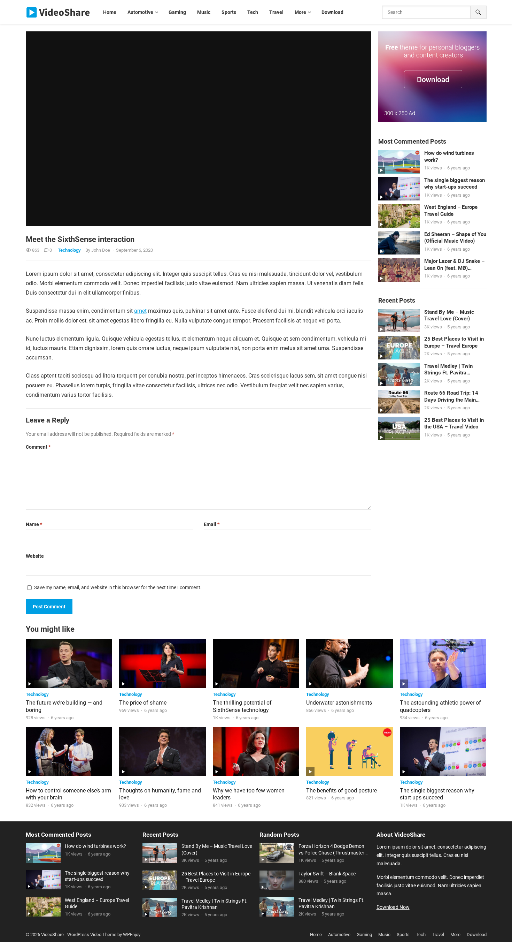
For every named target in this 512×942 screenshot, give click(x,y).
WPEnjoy (131, 934)
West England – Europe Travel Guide (451, 210)
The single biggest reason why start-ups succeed (454, 183)
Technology (69, 250)
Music (384, 934)
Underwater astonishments (339, 702)
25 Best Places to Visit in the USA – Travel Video (454, 423)
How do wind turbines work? (449, 156)
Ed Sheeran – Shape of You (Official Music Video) (455, 237)
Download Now (393, 907)
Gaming (364, 934)
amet (140, 310)
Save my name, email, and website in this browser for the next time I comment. (118, 587)
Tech (421, 934)
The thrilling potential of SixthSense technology (242, 706)
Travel (438, 934)
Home (316, 934)
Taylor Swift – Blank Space (327, 873)
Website (35, 556)
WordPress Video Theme (91, 934)
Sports (403, 934)
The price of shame (142, 702)
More (455, 934)
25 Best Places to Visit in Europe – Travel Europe (454, 342)
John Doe (100, 250)
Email (211, 524)
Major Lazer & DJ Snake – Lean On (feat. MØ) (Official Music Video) (454, 265)
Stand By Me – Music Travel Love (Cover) (449, 315)
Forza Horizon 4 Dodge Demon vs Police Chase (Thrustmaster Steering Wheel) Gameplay (331, 849)
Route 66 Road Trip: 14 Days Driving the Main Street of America (451, 396)
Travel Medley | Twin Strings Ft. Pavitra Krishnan (448, 370)
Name (34, 524)
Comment (38, 447)
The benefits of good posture (341, 790)
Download (477, 934)
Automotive (339, 934)
